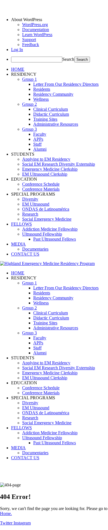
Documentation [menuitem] (35, 29)
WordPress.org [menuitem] (35, 24)
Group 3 (29, 129)
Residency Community (53, 94)
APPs (38, 139)
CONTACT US (25, 254)
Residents (41, 89)
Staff (37, 144)
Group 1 (29, 79)
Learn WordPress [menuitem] (37, 34)
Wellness (41, 99)
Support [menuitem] (29, 39)
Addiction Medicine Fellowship (50, 229)
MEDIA (18, 244)
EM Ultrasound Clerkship (44, 174)
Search (68, 59)
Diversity (30, 199)
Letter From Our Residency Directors (66, 84)
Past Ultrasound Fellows (54, 239)
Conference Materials (41, 189)
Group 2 (29, 104)
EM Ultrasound (35, 204)
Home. (6, 513)
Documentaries (35, 249)
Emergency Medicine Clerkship (50, 169)
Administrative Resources (55, 124)
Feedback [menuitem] (30, 44)
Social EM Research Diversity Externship (58, 164)
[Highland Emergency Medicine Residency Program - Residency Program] (47, 263)
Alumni (40, 149)
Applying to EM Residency (46, 159)
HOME (17, 69)
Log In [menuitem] (17, 49)
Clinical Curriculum (50, 109)
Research (30, 214)
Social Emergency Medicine (46, 219)
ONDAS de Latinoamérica (45, 209)
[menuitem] (59, 19)
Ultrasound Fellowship (42, 234)
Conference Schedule (41, 184)
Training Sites (45, 119)
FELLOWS (21, 224)
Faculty (39, 134)
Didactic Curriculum (51, 114)
